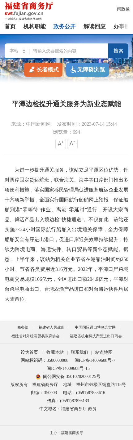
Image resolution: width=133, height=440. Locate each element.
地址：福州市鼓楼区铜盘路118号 (94, 384)
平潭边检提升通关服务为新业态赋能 (66, 104)
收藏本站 (55, 352)
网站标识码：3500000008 (44, 360)
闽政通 (123, 9)
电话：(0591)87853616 (84, 392)
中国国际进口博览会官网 (95, 327)
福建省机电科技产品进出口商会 (96, 336)
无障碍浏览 (91, 69)
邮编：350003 (44, 392)
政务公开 (65, 26)
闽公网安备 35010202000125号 (72, 376)
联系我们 (79, 352)
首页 (10, 26)
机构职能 (35, 26)
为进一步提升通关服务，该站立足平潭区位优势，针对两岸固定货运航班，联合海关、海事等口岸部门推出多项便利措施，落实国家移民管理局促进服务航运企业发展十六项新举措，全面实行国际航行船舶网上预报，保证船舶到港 (66, 189)
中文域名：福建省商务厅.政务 (68, 408)
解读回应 (95, 26)
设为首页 (29, 352)
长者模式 (47, 69)
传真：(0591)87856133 (68, 400)
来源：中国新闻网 (31, 124)
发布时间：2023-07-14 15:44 (87, 124)
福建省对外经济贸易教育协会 (35, 336)
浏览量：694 (66, 132)
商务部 (22, 327)
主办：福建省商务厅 (66, 433)
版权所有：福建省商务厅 (34, 384)
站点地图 (104, 352)
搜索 (118, 50)
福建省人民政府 (52, 327)
